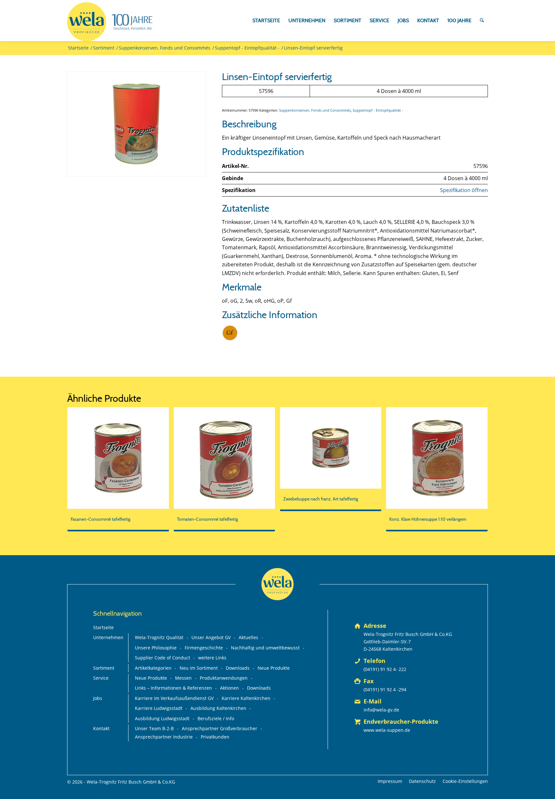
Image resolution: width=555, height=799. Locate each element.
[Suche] (482, 20)
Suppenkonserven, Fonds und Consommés (315, 110)
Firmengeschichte (204, 648)
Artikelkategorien (153, 668)
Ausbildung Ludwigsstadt (162, 718)
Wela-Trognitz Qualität (159, 637)
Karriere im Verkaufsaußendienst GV (174, 698)
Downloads (238, 668)
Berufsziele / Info (216, 718)
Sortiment (103, 668)
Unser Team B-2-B (154, 728)
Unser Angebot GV (211, 637)
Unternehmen (108, 637)
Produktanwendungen (224, 678)
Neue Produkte (274, 668)
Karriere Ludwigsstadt (158, 708)
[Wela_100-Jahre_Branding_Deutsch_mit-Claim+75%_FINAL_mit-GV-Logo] (110, 21)
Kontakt (101, 728)
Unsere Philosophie (156, 648)
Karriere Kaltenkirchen (246, 698)
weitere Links (212, 658)
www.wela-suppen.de (387, 730)
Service (101, 678)
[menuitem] (266, 20)
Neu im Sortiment (199, 668)
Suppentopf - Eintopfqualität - (378, 110)
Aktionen (229, 688)
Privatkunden (215, 737)
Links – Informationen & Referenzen (173, 688)
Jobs (97, 698)
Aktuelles (248, 637)
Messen (183, 678)
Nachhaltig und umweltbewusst (265, 648)
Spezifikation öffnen (464, 190)
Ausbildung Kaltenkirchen (218, 708)
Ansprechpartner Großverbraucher (219, 728)
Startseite (103, 627)
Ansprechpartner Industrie (164, 737)
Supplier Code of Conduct (162, 658)
